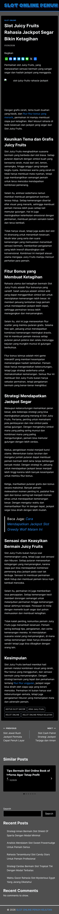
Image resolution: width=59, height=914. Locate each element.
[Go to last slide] (7, 778)
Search (7, 808)
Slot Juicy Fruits (36, 709)
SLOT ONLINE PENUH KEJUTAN (37, 715)
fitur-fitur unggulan (24, 683)
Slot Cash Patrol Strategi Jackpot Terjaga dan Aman (45, 734)
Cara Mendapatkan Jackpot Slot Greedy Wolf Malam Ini (28, 524)
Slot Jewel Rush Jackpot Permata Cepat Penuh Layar (13, 734)
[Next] (51, 778)
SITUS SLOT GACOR (15, 709)
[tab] (24, 794)
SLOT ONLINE (10, 20)
